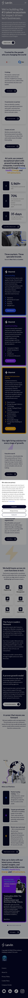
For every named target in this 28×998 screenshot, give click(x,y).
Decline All (14, 514)
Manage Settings (14, 510)
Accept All (14, 506)
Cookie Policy (12, 501)
